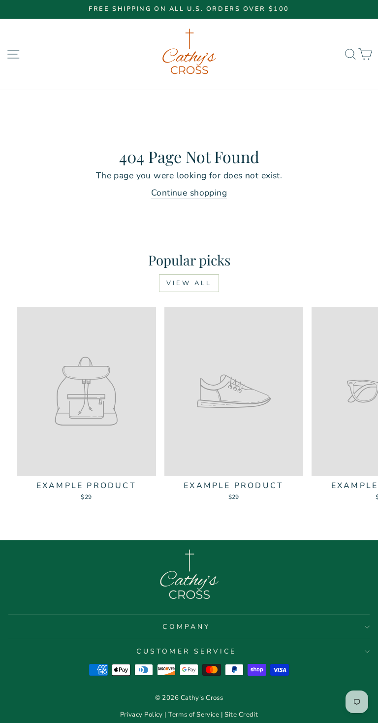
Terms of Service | (196, 714)
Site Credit (241, 714)
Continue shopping (189, 192)
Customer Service (186, 651)
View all (188, 283)
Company (186, 626)
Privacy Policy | (144, 714)
